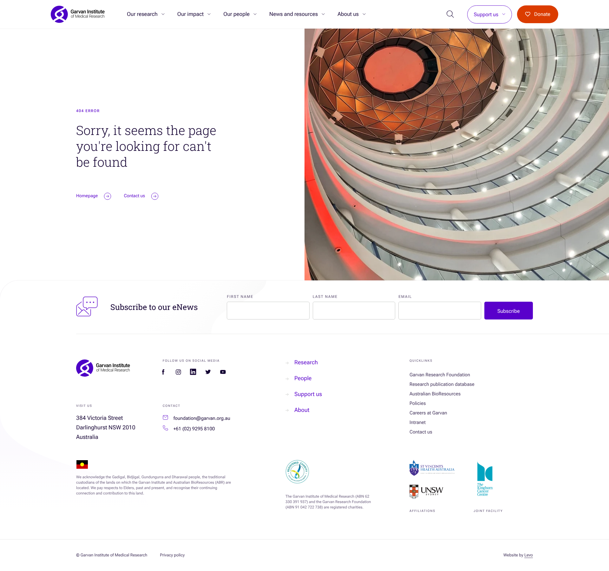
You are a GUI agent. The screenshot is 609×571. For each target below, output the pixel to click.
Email (405, 297)
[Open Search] (450, 14)
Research (306, 362)
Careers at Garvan (428, 413)
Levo (528, 555)
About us (348, 14)
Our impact (190, 14)
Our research (142, 14)
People (302, 378)
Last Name (325, 297)
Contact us (420, 432)
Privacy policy (172, 555)
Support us (486, 14)
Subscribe (508, 311)
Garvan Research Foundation (439, 375)
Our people (236, 14)
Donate (542, 14)
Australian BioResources (435, 394)
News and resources (293, 14)
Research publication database (442, 384)
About (301, 410)
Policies (417, 403)
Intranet (417, 422)
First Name (240, 297)
